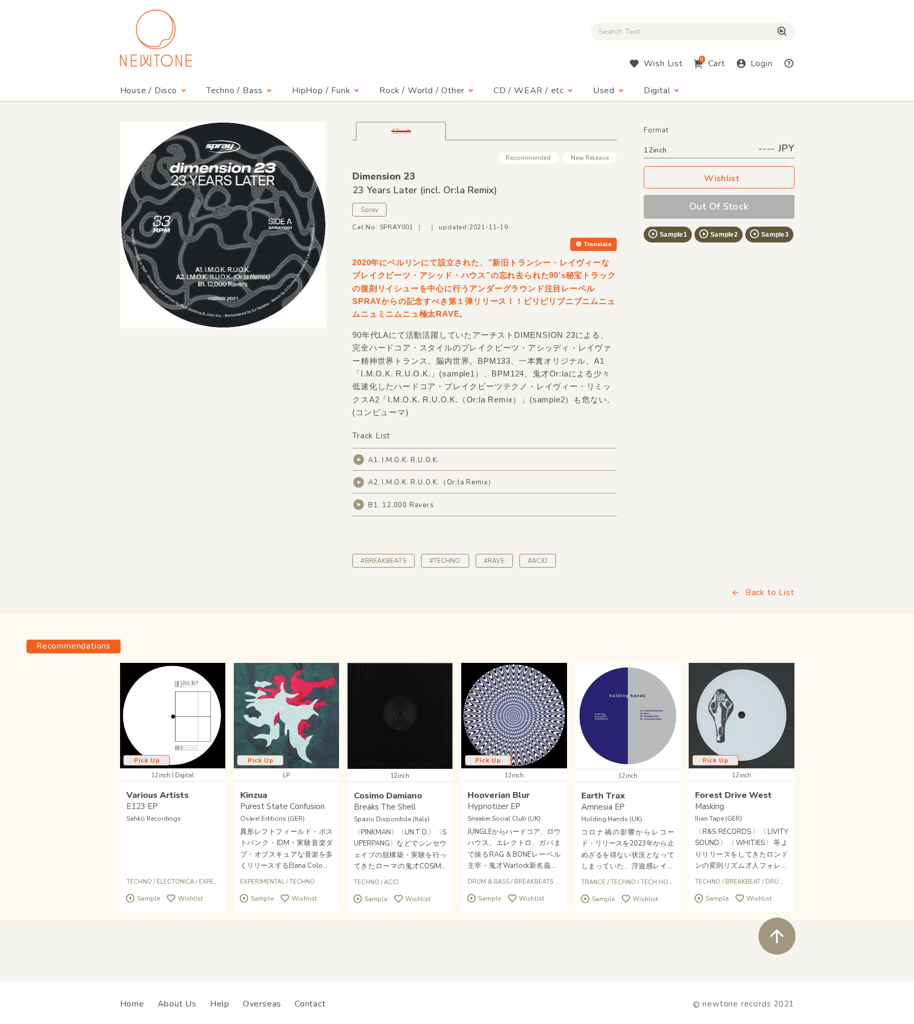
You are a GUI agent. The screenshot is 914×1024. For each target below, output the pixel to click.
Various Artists (157, 795)
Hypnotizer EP (494, 806)
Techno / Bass (234, 90)
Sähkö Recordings (153, 818)
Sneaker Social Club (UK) (504, 818)
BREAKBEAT (743, 882)
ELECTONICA (175, 882)
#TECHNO (445, 560)
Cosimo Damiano (388, 796)
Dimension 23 (383, 176)
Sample (148, 898)
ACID (391, 882)
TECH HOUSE (660, 882)
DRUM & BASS (488, 882)
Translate (597, 244)
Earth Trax (603, 796)
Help (220, 1004)
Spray (369, 209)
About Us (177, 1004)
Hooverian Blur (499, 795)
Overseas (262, 1004)
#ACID (537, 560)
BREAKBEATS (533, 882)
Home (132, 1004)
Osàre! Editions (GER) (272, 818)
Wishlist (721, 178)
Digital (657, 90)
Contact (310, 1004)
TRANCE (593, 882)
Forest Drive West (733, 795)
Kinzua (253, 795)
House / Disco (148, 90)
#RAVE (494, 560)
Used (604, 90)
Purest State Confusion (282, 806)
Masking (709, 806)
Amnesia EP (603, 807)
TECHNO (139, 882)
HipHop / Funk (321, 90)
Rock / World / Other (421, 90)
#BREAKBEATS (383, 560)
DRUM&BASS (784, 882)
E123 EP (142, 806)
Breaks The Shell (385, 807)
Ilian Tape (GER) (718, 818)
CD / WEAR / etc (528, 90)
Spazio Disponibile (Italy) (391, 819)
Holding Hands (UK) (611, 819)
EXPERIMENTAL (262, 882)
